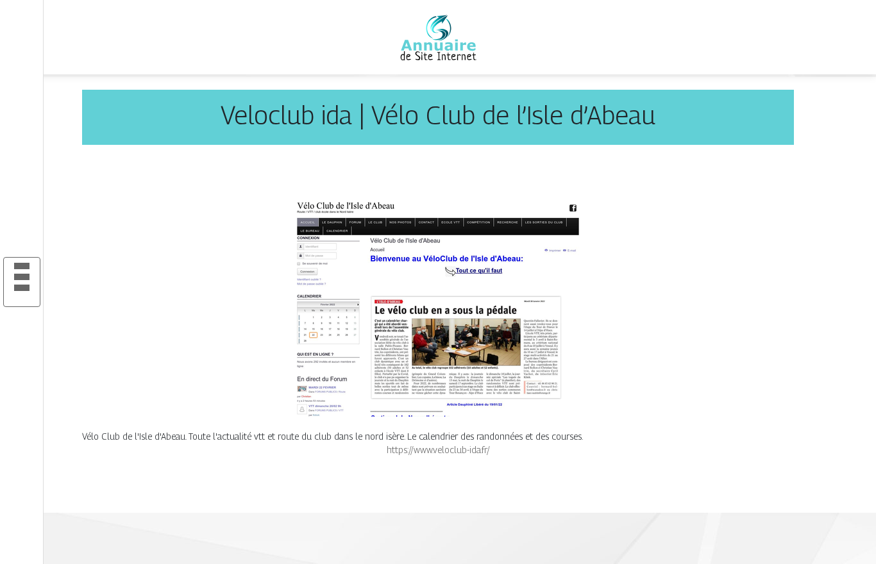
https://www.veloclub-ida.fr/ (438, 449)
